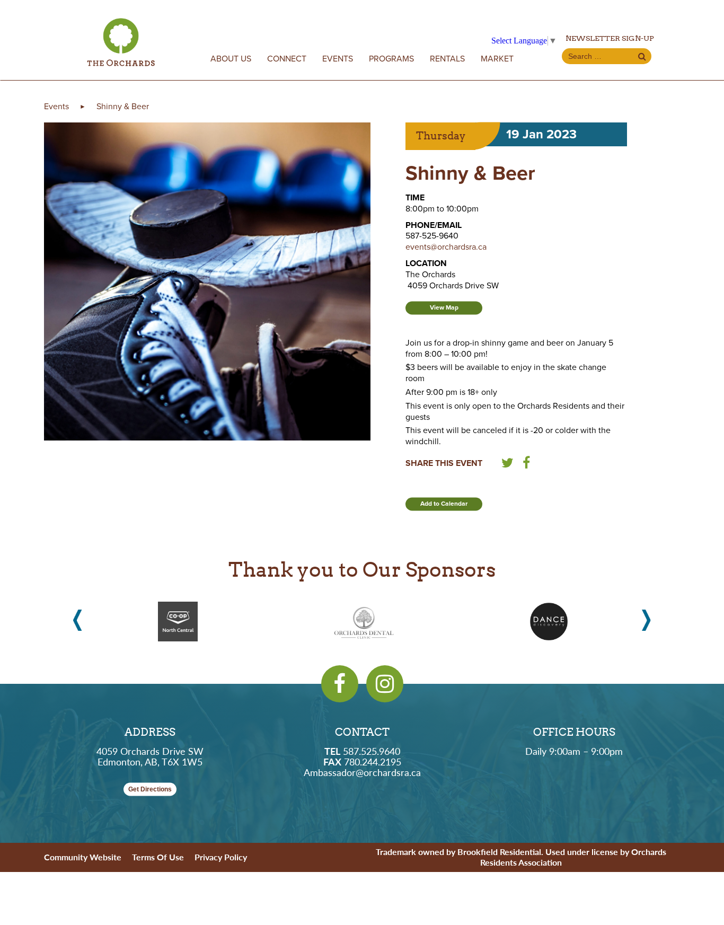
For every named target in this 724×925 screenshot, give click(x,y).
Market (497, 59)
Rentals (447, 59)
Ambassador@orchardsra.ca (362, 772)
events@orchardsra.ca (446, 247)
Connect (286, 59)
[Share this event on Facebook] (526, 465)
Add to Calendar (443, 503)
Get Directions (150, 789)
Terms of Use (158, 857)
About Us (230, 59)
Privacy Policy (221, 857)
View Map (444, 307)
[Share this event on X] (507, 465)
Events (337, 59)
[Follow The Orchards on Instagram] (384, 683)
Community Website (82, 857)
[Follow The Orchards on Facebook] (339, 683)
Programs (391, 59)
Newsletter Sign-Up (610, 38)
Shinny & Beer (122, 106)
